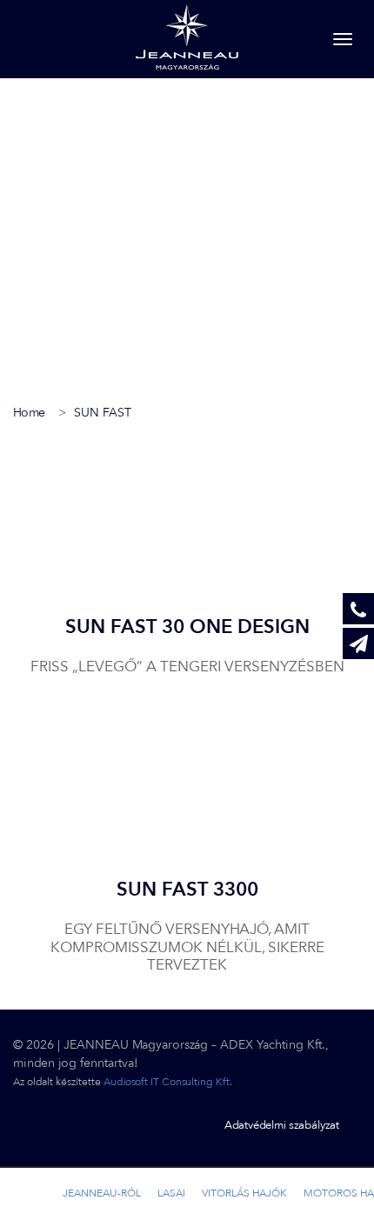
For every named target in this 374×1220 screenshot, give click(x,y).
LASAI (171, 1193)
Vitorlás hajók (244, 1193)
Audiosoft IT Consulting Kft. (168, 1082)
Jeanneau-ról (102, 1193)
